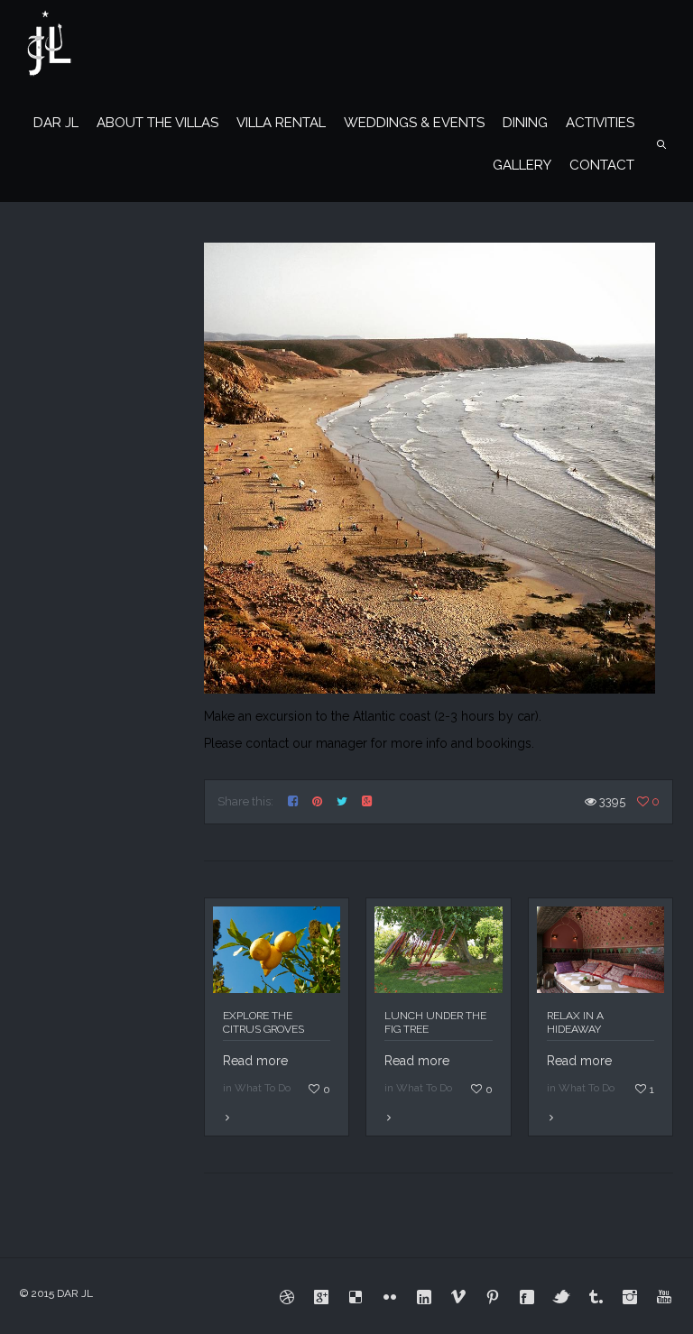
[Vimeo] (458, 1297)
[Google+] (321, 1297)
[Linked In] (424, 1297)
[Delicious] (355, 1297)
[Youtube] (664, 1297)
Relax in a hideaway (575, 1022)
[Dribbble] (287, 1297)
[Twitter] (561, 1297)
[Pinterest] (493, 1297)
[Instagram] (630, 1297)
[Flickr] (390, 1297)
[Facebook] (527, 1297)
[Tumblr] (596, 1297)
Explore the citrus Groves (263, 1022)
